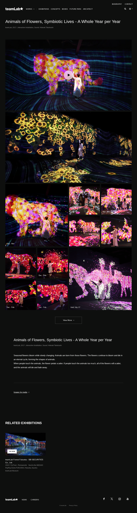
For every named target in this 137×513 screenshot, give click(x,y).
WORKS (29, 9)
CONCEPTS (55, 9)
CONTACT (129, 4)
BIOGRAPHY (117, 4)
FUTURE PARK (75, 9)
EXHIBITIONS (44, 9)
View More (67, 320)
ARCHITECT (88, 9)
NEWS (24, 500)
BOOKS (65, 9)
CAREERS (35, 500)
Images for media (20, 392)
